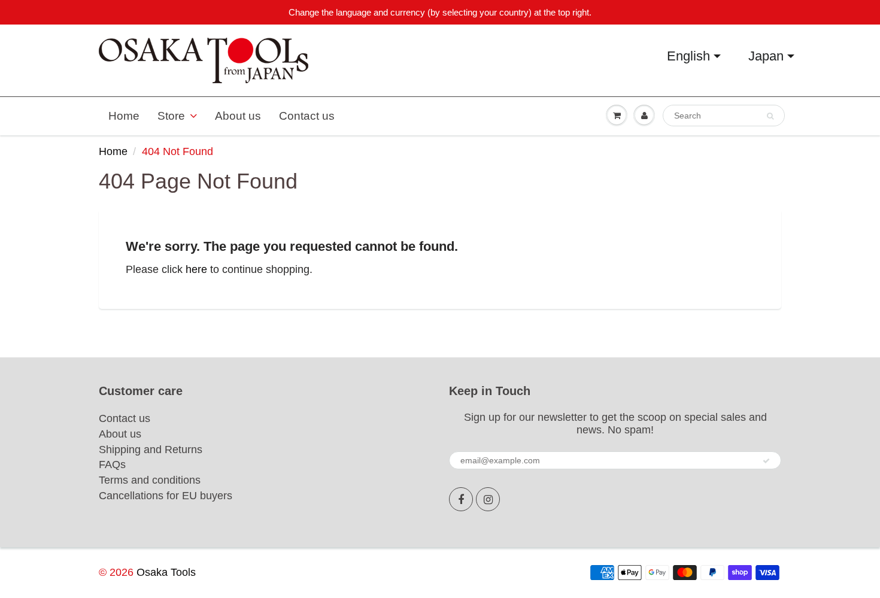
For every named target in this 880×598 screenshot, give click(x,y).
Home (123, 116)
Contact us (307, 116)
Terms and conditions (150, 480)
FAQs (112, 464)
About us (238, 116)
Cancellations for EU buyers (165, 496)
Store (171, 116)
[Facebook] (461, 499)
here (196, 269)
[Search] (770, 116)
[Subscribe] (766, 460)
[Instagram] (488, 499)
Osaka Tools (166, 572)
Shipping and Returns (150, 450)
